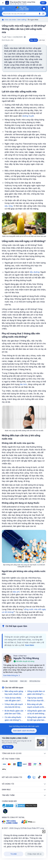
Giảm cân (23, 681)
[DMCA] (26, 805)
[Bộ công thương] (7, 805)
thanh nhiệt (13, 681)
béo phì (16, 592)
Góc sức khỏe (10, 20)
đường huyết (28, 116)
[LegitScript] (13, 811)
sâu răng (8, 206)
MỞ (43, 3)
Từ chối (13, 854)
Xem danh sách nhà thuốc (24, 731)
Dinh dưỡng (21, 20)
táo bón (23, 384)
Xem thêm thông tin (10, 675)
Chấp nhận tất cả (34, 854)
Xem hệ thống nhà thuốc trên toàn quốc (24, 726)
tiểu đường (34, 272)
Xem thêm (29, 645)
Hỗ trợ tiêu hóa (35, 681)
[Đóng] (2, 2)
